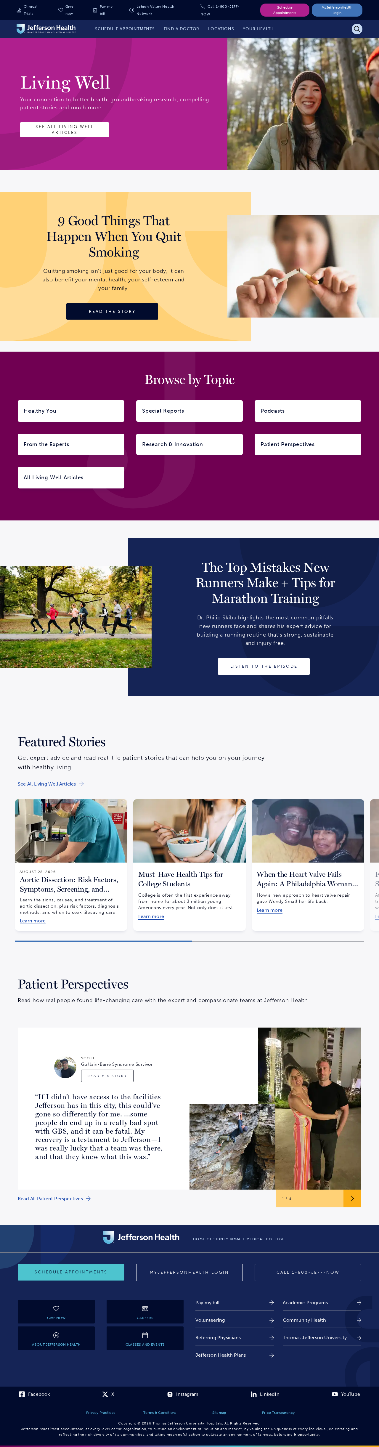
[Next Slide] (371, 860)
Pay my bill (106, 10)
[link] (51, 784)
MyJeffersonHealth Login (337, 10)
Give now (69, 10)
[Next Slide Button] (352, 1198)
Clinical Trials (31, 10)
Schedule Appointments (284, 10)
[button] (103, 941)
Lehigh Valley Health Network (155, 10)
